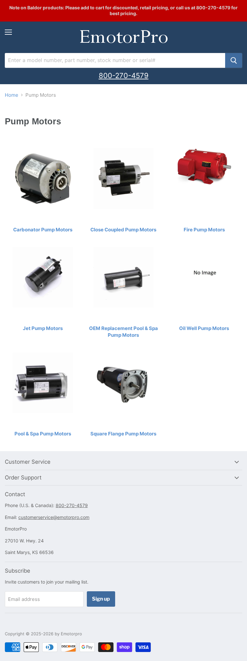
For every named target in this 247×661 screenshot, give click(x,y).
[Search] (233, 60)
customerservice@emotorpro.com (53, 517)
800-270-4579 (124, 75)
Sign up (101, 599)
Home (11, 95)
